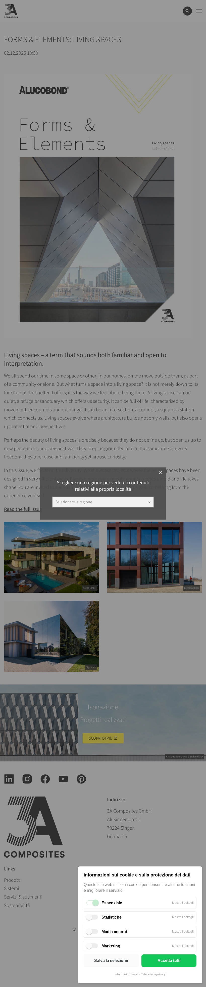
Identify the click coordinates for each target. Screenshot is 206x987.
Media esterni (114, 932)
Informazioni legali (126, 974)
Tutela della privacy (153, 974)
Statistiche (111, 917)
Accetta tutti (169, 960)
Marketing (110, 946)
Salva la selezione (111, 960)
